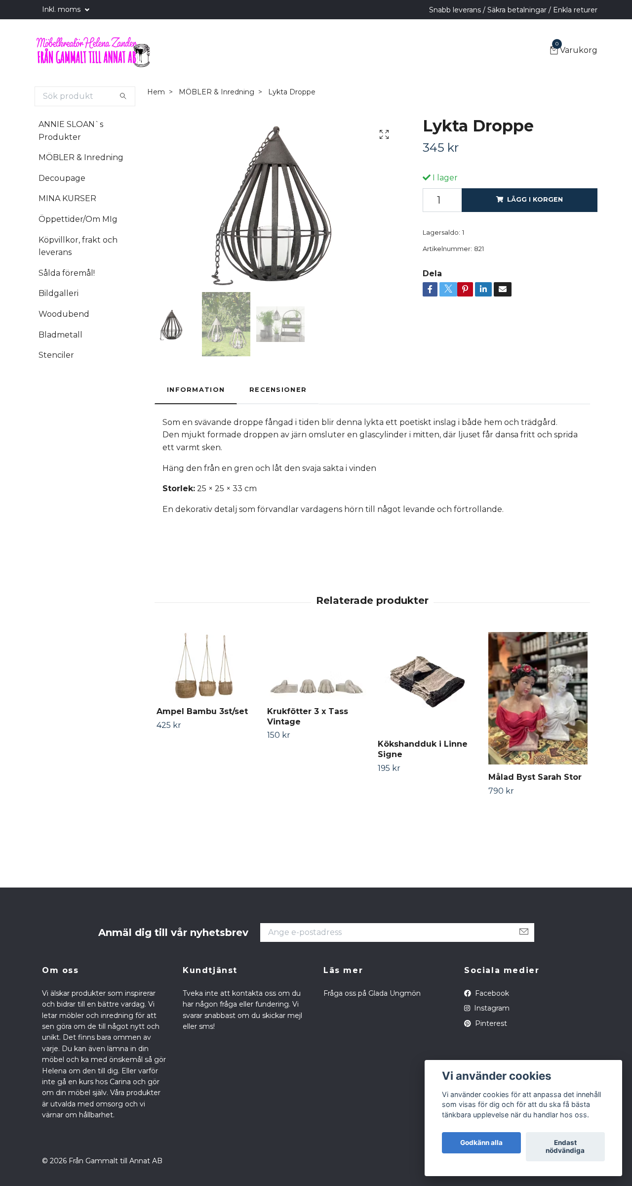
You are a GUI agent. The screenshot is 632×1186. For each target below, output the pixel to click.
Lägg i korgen (535, 199)
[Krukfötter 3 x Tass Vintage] (316, 665)
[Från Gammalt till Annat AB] (93, 51)
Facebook (491, 993)
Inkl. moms (62, 9)
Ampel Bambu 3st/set (202, 711)
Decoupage (62, 178)
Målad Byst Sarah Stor (535, 777)
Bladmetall (60, 334)
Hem (156, 91)
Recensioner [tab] (278, 389)
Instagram (491, 1008)
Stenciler (56, 355)
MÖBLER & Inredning (81, 157)
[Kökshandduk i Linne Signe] (427, 681)
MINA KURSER (67, 198)
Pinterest (490, 1023)
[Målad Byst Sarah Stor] (538, 698)
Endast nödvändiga (565, 1147)
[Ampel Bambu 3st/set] (206, 665)
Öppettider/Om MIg (78, 219)
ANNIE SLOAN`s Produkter (71, 131)
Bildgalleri (59, 293)
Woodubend (64, 314)
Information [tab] (196, 389)
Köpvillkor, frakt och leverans (78, 246)
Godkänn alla (481, 1143)
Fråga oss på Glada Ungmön (372, 993)
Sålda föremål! (67, 273)
